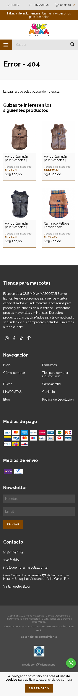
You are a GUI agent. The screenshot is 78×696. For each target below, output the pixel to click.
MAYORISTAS (12, 391)
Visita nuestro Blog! (16, 586)
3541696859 (11, 559)
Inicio (7, 365)
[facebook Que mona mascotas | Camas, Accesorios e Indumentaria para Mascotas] (14, 338)
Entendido (39, 688)
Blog (6, 399)
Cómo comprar (14, 372)
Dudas (7, 384)
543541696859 (13, 552)
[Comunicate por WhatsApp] (71, 663)
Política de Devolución (58, 399)
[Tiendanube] (39, 665)
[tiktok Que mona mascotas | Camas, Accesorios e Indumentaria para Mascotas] (21, 338)
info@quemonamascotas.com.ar (26, 567)
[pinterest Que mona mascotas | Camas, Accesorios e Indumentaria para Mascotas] (29, 338)
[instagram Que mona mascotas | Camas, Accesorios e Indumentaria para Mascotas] (6, 338)
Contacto (48, 391)
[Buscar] (72, 44)
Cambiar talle (51, 384)
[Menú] (6, 45)
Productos (49, 365)
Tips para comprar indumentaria (55, 374)
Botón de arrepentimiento (39, 636)
